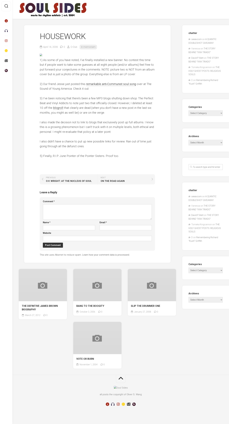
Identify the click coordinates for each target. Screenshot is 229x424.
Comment (49, 201)
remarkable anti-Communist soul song (111, 84)
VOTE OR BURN (85, 358)
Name (46, 222)
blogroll (58, 108)
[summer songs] (6, 50)
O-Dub (74, 46)
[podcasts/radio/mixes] (6, 30)
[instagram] (6, 40)
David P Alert (197, 58)
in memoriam (88, 46)
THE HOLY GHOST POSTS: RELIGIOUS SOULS (204, 71)
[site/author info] (6, 20)
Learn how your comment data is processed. (106, 254)
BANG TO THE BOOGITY (90, 305)
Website (47, 233)
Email (103, 222)
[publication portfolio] (6, 60)
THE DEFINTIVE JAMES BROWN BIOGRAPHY (40, 307)
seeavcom (196, 39)
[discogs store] (6, 70)
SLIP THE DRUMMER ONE (145, 305)
